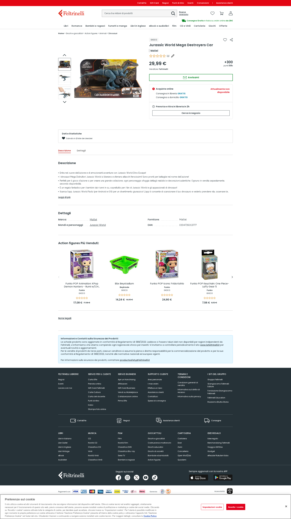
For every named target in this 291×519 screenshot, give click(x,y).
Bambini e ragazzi (126, 459)
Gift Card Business (126, 388)
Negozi (165, 3)
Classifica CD (94, 447)
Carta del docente (96, 396)
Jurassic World (98, 225)
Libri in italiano (64, 438)
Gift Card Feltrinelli (96, 388)
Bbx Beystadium (124, 283)
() (168, 56)
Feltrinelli (163, 69)
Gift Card (154, 3)
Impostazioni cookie (212, 506)
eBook (61, 455)
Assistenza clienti (224, 3)
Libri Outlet (62, 443)
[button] (173, 13)
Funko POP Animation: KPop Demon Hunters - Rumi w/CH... (82, 285)
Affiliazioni (122, 383)
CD (89, 438)
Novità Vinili (93, 455)
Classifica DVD (125, 447)
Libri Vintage (63, 451)
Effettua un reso (155, 388)
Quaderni (182, 459)
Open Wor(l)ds (184, 455)
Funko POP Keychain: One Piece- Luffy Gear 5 (209, 285)
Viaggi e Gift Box (215, 447)
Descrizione (64, 150)
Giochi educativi (155, 447)
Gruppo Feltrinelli (215, 379)
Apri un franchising (126, 379)
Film (120, 438)
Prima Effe (122, 400)
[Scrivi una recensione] (173, 56)
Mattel (154, 50)
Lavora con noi (65, 388)
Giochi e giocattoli (156, 438)
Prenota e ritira (94, 383)
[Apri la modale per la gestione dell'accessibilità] (230, 491)
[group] (189, 20)
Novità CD (92, 443)
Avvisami (193, 77)
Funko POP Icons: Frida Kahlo (167, 283)
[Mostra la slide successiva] (64, 102)
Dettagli (81, 150)
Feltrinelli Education (216, 397)
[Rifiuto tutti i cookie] (286, 506)
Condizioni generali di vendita (188, 384)
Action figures (154, 459)
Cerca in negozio (191, 113)
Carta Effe (92, 379)
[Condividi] (231, 40)
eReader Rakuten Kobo (217, 455)
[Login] (230, 13)
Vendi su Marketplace (128, 392)
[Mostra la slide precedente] (64, 55)
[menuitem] (66, 26)
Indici (90, 405)
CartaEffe (141, 3)
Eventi (190, 3)
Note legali (64, 318)
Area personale (155, 379)
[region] (145, 506)
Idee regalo (212, 438)
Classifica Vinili (95, 459)
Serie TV (121, 455)
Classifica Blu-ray (126, 451)
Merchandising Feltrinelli (218, 443)
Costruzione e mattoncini (159, 443)
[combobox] (139, 13)
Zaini (180, 447)
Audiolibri (62, 459)
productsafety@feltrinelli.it (135, 360)
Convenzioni (203, 3)
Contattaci (153, 396)
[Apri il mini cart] (221, 13)
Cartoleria (182, 438)
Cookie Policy (150, 515)
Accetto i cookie (235, 506)
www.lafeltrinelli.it (210, 344)
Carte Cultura (94, 392)
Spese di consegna (157, 400)
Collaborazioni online (128, 396)
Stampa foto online (97, 409)
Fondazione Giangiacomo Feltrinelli (219, 392)
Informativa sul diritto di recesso (189, 391)
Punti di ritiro (178, 3)
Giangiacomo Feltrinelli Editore (218, 385)
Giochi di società (156, 451)
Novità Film (123, 443)
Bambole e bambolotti (158, 455)
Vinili (90, 451)
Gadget (211, 451)
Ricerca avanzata (183, 13)
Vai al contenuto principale (71, 3)
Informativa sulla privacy (189, 396)
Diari (180, 443)
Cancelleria (183, 451)
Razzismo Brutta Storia (218, 402)
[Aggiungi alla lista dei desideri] (225, 39)
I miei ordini (153, 383)
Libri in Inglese (64, 447)
